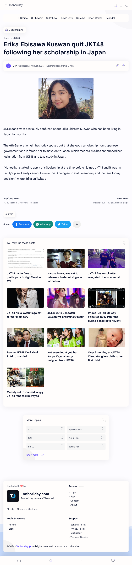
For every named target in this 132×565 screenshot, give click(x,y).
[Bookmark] (121, 5)
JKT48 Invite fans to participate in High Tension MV (24, 277)
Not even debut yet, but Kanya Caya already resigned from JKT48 (62, 356)
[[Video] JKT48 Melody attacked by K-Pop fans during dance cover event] (106, 298)
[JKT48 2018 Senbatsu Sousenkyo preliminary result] (66, 298)
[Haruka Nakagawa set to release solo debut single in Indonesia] (66, 258)
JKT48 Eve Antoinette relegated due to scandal (104, 275)
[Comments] (113, 560)
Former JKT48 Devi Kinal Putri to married (22, 354)
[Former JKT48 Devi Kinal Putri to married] (25, 337)
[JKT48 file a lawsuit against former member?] (25, 298)
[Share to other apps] (77, 224)
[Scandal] (110, 18)
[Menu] (50, 560)
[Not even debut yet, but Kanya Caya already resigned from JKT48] (66, 337)
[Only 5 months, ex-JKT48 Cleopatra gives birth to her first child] (106, 337)
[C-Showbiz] (37, 18)
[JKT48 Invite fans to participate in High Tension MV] (25, 258)
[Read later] (117, 65)
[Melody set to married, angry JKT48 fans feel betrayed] (25, 377)
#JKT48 (9, 214)
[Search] (115, 5)
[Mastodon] (33, 509)
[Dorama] (80, 18)
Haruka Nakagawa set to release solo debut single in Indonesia (64, 277)
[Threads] (21, 509)
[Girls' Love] (52, 18)
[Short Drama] (95, 18)
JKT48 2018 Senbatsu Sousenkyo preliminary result (65, 314)
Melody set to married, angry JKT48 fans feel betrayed (25, 394)
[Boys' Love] (67, 18)
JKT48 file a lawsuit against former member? (24, 314)
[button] (126, 5)
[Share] (81, 560)
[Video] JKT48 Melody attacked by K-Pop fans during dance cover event (104, 316)
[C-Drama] (23, 18)
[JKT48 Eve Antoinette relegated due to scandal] (106, 258)
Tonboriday (16, 5)
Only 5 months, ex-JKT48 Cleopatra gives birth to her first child (105, 356)
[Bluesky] (10, 509)
